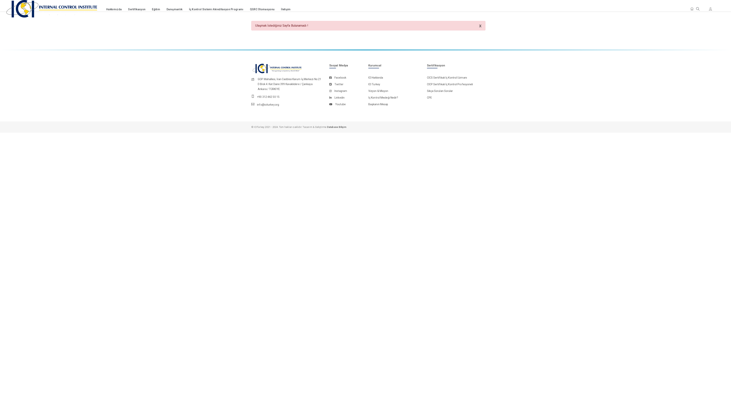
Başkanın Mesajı (378, 104)
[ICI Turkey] (51, 9)
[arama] (697, 9)
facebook (340, 77)
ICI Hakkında (375, 77)
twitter (338, 84)
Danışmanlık (174, 9)
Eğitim (156, 9)
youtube (340, 104)
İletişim (285, 9)
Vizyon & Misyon (378, 90)
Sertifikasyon (136, 9)
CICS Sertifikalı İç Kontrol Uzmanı (447, 77)
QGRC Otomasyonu (262, 9)
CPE (429, 97)
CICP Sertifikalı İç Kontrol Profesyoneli (450, 84)
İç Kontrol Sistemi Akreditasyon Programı (216, 9)
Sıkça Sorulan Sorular (440, 90)
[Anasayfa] (691, 9)
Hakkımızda (114, 9)
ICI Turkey (374, 84)
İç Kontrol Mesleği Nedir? (383, 97)
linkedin (339, 97)
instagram (340, 90)
